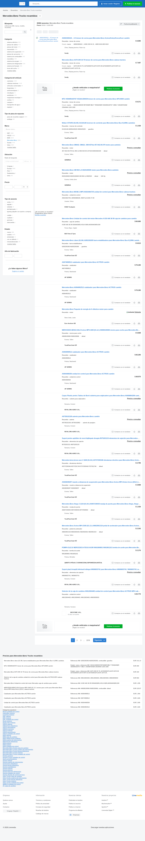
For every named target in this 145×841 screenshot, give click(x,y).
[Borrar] (30, 30)
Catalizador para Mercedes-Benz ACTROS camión (20, 693)
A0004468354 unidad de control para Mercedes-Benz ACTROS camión (88, 374)
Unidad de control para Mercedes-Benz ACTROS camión (22, 702)
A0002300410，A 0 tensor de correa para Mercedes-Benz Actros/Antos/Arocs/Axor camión (96, 38)
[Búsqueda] (31, 3)
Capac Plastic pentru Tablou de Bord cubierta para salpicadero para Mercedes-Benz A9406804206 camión (101, 395)
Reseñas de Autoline (42, 810)
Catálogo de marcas (42, 813)
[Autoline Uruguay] (10, 3)
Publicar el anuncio (113, 88)
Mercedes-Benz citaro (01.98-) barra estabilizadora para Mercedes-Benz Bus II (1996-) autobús (34, 660)
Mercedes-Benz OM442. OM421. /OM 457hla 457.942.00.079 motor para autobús (91, 145)
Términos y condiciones (43, 800)
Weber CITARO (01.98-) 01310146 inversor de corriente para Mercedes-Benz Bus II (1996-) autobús (98, 123)
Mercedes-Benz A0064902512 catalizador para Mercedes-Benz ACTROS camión (91, 287)
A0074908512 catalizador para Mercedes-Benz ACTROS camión (85, 262)
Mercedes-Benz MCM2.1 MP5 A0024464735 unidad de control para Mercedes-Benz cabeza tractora (98, 192)
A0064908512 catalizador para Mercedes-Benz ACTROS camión (85, 352)
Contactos (6, 807)
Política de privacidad (42, 803)
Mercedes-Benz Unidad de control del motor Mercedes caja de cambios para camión (30, 683)
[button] (134, 53)
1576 (88, 640)
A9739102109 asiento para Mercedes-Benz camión (81, 416)
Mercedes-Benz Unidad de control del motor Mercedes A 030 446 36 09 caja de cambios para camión (99, 218)
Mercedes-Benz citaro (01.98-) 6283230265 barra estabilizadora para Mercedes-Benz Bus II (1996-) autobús (101, 240)
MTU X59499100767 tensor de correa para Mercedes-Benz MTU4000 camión (28, 666)
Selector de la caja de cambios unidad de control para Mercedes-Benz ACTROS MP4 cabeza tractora (33, 678)
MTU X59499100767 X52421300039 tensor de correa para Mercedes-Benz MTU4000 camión (96, 99)
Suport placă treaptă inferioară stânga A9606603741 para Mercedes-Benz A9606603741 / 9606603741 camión (102, 569)
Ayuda (5, 803)
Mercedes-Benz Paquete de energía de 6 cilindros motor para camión (87, 309)
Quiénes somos (8, 800)
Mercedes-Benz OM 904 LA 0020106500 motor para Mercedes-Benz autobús (90, 170)
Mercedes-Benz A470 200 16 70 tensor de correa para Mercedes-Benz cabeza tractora (94, 60)
